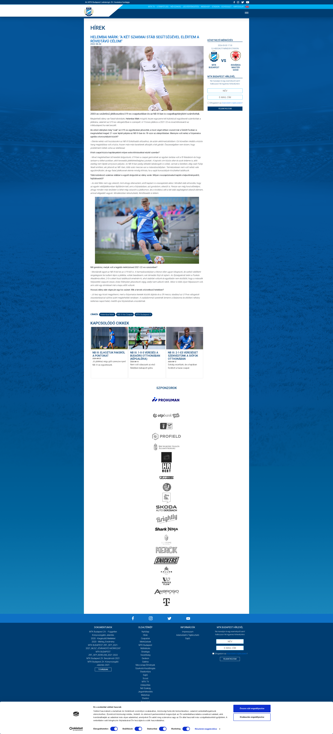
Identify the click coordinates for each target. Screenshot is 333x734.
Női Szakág (176, 7)
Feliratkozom (225, 109)
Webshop (205, 7)
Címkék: (94, 314)
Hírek (166, 29)
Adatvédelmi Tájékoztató (187, 635)
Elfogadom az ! (226, 103)
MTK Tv (151, 7)
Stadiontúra (145, 671)
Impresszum (187, 631)
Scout (145, 678)
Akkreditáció (166, 76)
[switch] (138, 729)
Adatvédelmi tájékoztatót (232, 103)
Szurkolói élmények (166, 68)
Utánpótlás (162, 7)
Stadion (215, 7)
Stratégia (145, 651)
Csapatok (166, 37)
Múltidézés (145, 648)
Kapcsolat (239, 7)
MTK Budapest (145, 645)
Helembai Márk (107, 314)
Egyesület (227, 7)
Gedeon (145, 658)
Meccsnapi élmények (145, 665)
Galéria (166, 61)
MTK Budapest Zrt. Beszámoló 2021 (103, 658)
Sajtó (145, 675)
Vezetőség (145, 655)
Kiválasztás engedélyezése (252, 717)
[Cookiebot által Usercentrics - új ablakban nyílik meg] (76, 729)
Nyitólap (166, 21)
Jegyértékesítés (191, 7)
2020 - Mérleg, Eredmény (103, 641)
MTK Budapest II (143, 314)
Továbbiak (103, 669)
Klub (166, 53)
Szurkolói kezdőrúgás (145, 668)
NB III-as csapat (125, 314)
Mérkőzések (166, 45)
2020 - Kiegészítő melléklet (103, 638)
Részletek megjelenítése (206, 729)
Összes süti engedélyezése (252, 708)
